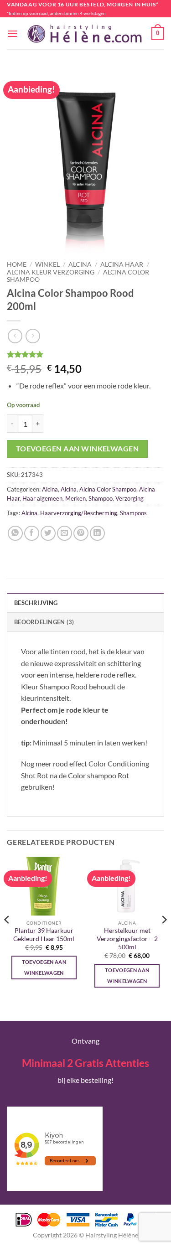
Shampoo (100, 498)
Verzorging (129, 498)
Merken (75, 498)
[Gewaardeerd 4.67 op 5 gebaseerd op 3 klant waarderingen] (85, 354)
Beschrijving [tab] (35, 602)
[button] (12, 33)
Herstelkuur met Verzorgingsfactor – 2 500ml (127, 938)
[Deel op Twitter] (48, 533)
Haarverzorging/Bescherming (78, 513)
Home (16, 264)
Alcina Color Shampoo (107, 489)
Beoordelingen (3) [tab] (44, 622)
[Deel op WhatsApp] (15, 533)
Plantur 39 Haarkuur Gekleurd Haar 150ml (43, 934)
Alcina (80, 264)
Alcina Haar (121, 264)
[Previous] (7, 938)
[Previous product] (33, 336)
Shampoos (133, 513)
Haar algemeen (42, 498)
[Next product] (15, 336)
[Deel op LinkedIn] (97, 533)
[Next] (163, 938)
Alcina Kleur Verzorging (50, 272)
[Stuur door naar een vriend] (64, 533)
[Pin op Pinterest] (80, 533)
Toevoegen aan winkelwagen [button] (44, 967)
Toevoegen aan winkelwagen (77, 449)
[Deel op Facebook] (31, 533)
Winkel (47, 264)
